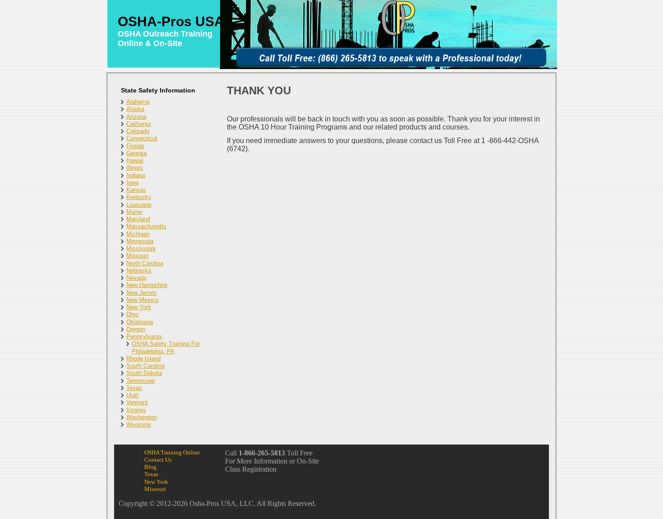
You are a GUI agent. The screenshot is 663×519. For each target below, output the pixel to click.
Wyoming (138, 424)
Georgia (136, 153)
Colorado (137, 131)
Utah (132, 395)
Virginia (136, 410)
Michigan (138, 234)
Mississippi (141, 248)
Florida (135, 146)
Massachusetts (146, 226)
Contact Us (157, 459)
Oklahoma (139, 322)
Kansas (136, 189)
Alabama (137, 101)
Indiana (135, 175)
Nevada (136, 277)
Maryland (138, 219)
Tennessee (140, 380)
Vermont (137, 402)
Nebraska (138, 270)
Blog (150, 466)
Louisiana (138, 204)
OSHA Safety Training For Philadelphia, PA (166, 347)
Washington (141, 417)
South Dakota (144, 373)
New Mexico (142, 300)
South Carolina (145, 365)
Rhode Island (143, 358)
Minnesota (139, 241)
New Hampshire (146, 285)
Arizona (136, 116)
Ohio (132, 314)
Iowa (132, 182)
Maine (134, 212)
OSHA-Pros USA (171, 21)
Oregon (135, 329)
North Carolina (144, 263)
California (138, 123)
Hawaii (134, 160)
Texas (134, 388)
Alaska (135, 109)
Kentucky (138, 197)
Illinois (134, 167)
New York (138, 307)
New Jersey (141, 292)
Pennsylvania (143, 336)
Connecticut (141, 138)
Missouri (137, 255)
